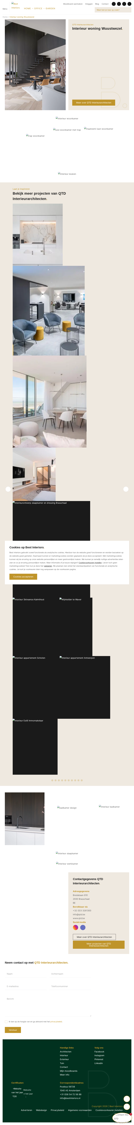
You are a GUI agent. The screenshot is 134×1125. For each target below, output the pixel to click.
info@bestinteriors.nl (70, 1098)
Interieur (64, 1055)
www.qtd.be (79, 918)
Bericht (10, 999)
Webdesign (41, 1110)
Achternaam (57, 974)
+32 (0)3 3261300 (82, 910)
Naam (10, 974)
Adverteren (26, 1110)
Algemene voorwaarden (80, 1110)
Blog (97, 4)
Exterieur (64, 1059)
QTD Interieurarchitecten (82, 24)
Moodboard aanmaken (73, 4)
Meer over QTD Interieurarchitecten (93, 102)
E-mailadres (13, 986)
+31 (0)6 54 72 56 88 (70, 1094)
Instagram (99, 1055)
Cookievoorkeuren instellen (109, 1110)
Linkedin (98, 1063)
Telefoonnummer (59, 986)
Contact (105, 4)
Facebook (99, 1051)
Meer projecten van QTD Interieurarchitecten (99, 944)
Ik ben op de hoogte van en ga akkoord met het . (36, 1021)
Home (5, 17)
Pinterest (98, 1059)
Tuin (62, 1063)
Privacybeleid (57, 1110)
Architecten (65, 1051)
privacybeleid (56, 1021)
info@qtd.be (79, 914)
